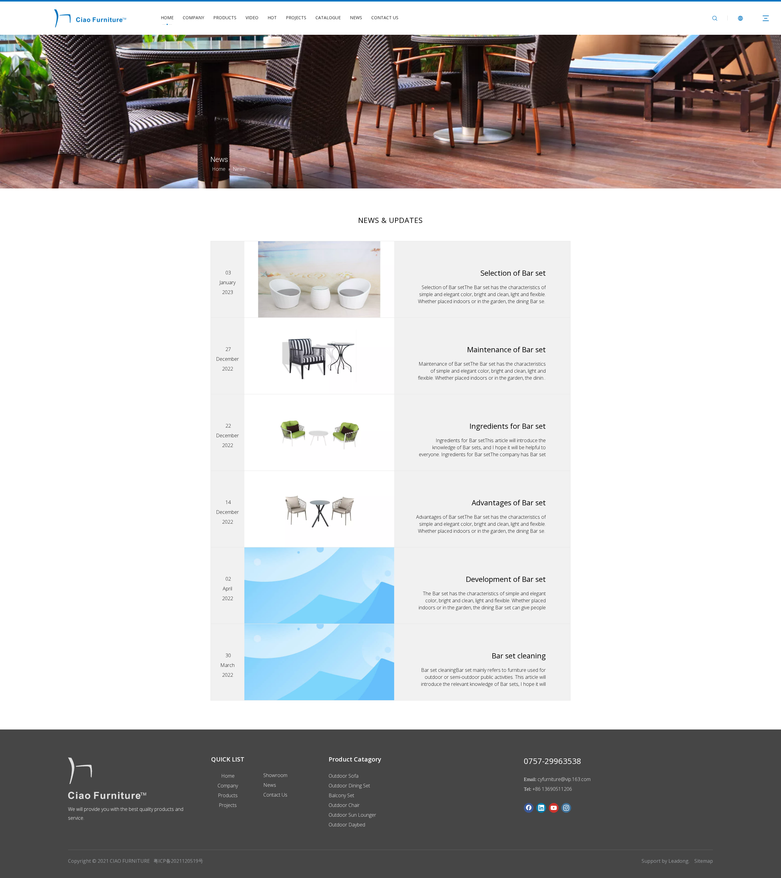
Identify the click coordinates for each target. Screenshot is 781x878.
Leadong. (678, 861)
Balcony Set (341, 795)
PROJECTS (296, 17)
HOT (272, 17)
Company (228, 785)
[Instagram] (566, 808)
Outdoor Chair (344, 805)
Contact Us (275, 794)
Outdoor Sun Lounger (352, 815)
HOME (167, 17)
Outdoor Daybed (347, 824)
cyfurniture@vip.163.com (564, 779)
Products (228, 795)
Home (228, 775)
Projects (228, 805)
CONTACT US (384, 17)
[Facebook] (529, 808)
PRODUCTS (224, 17)
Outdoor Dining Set (349, 785)
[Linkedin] (541, 808)
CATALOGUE (328, 17)
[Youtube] (554, 808)
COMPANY (193, 17)
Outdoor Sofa (343, 775)
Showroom (275, 775)
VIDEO (252, 17)
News (269, 785)
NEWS (356, 17)
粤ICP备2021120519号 (178, 861)
